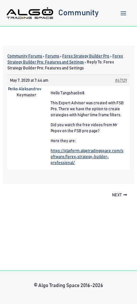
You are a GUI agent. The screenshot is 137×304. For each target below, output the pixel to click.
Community (78, 13)
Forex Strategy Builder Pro (85, 56)
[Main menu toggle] (123, 13)
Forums (52, 56)
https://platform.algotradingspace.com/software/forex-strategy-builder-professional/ (87, 157)
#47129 (121, 80)
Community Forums (24, 56)
